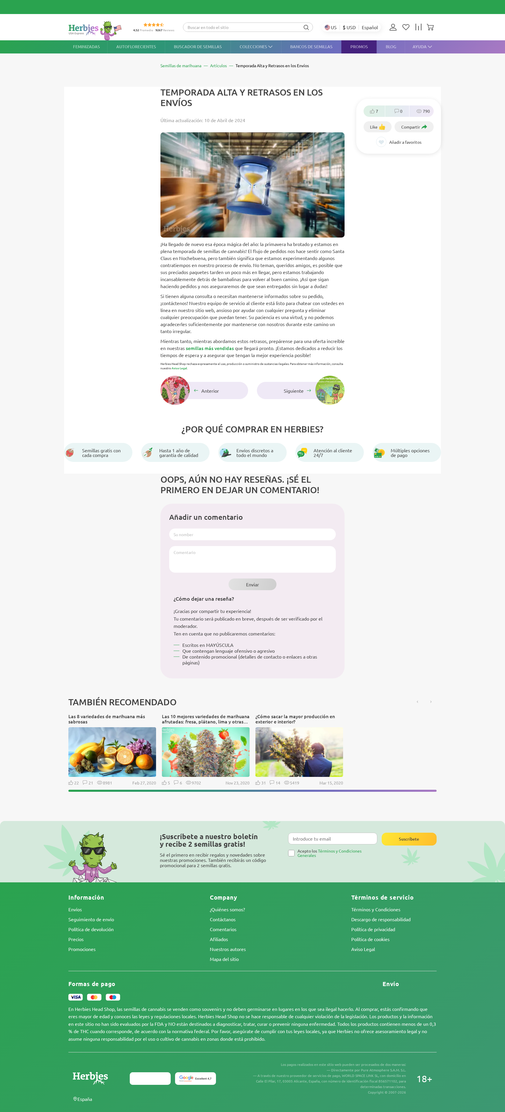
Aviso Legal (179, 368)
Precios (76, 939)
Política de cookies (370, 939)
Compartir (410, 126)
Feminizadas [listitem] (86, 46)
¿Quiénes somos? (227, 909)
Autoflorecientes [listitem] (136, 46)
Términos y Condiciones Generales (330, 853)
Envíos (75, 909)
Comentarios (223, 929)
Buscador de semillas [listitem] (198, 46)
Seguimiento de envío (91, 919)
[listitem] (394, 27)
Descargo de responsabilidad (381, 919)
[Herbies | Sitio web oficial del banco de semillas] (96, 30)
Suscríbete (409, 839)
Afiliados (219, 939)
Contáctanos (223, 919)
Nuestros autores (228, 949)
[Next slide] (431, 702)
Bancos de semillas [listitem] (311, 46)
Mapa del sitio (224, 959)
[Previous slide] (417, 702)
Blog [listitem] (391, 46)
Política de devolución (91, 929)
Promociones (82, 949)
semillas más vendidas (210, 348)
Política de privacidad (373, 929)
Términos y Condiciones (375, 909)
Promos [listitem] (359, 46)
